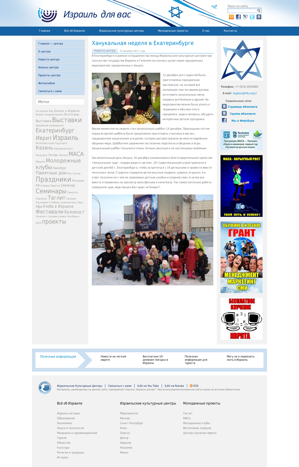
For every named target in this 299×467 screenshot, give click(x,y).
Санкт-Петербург (131, 423)
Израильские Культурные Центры (79, 385)
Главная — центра (50, 43)
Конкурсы (41, 155)
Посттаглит (74, 173)
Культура (63, 447)
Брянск (59, 114)
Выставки (67, 120)
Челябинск (73, 216)
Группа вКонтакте (243, 113)
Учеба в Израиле (58, 206)
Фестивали (49, 212)
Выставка (43, 121)
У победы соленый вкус (63, 202)
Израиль (65, 138)
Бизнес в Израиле (67, 111)
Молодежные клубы (196, 423)
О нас (206, 30)
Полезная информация (58, 356)
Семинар (68, 185)
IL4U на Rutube (174, 385)
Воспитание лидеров (197, 428)
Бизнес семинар (45, 114)
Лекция (63, 155)
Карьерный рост (63, 148)
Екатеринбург (55, 130)
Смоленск (41, 198)
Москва (125, 418)
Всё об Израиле (74, 30)
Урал (80, 202)
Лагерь (53, 155)
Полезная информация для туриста (196, 360)
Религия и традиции (70, 452)
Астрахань (42, 111)
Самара (44, 185)
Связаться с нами (50, 91)
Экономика (64, 423)
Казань (44, 148)
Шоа (38, 222)
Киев (123, 428)
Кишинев (126, 447)
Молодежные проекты (173, 30)
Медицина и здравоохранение (77, 433)
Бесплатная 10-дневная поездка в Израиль (155, 360)
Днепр (124, 437)
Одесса (125, 433)
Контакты (230, 30)
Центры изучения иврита (200, 433)
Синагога (72, 192)
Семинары (51, 191)
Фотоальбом (46, 83)
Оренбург (59, 168)
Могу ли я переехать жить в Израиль (240, 358)
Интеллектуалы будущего (51, 143)
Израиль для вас (81, 13)
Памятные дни (51, 172)
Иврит (44, 138)
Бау (51, 111)
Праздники (53, 179)
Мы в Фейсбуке (242, 120)
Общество (64, 442)
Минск (124, 452)
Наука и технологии (70, 428)
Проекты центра (49, 75)
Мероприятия (129, 413)
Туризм (62, 437)
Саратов (55, 185)
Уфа (39, 206)
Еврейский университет (50, 125)
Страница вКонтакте (242, 106)
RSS (196, 385)
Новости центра (49, 59)
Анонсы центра (48, 67)
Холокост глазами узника (51, 216)
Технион (71, 198)
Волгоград (71, 114)
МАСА (76, 154)
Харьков (125, 442)
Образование (66, 418)
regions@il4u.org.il (245, 93)
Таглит (56, 198)
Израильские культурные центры (121, 30)
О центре (44, 51)
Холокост (74, 212)
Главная (44, 30)
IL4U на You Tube (148, 385)
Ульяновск (42, 202)
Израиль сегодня (68, 413)
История (62, 457)
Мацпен (40, 161)
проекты (54, 221)
